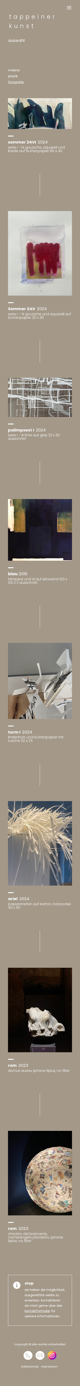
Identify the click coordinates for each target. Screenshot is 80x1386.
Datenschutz (30, 1366)
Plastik (13, 76)
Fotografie (16, 82)
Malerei (14, 70)
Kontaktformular (37, 1311)
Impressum (49, 1366)
